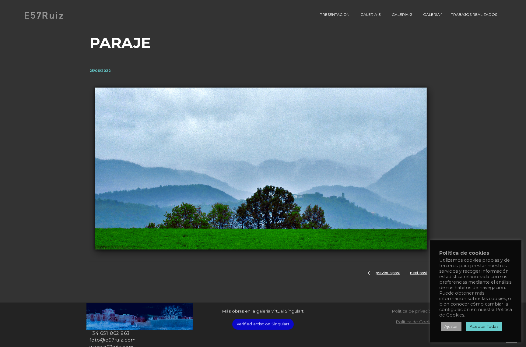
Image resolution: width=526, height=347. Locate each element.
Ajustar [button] (451, 326)
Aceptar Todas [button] (484, 326)
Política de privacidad (414, 311)
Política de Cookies (416, 321)
